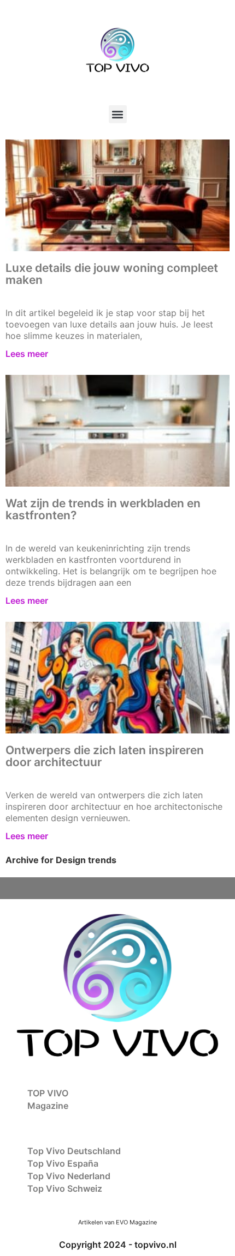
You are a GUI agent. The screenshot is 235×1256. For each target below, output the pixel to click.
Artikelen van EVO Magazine (117, 1222)
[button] (118, 114)
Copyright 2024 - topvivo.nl (118, 1244)
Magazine (47, 1105)
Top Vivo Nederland (68, 1175)
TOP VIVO (47, 1093)
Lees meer (26, 353)
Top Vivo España (62, 1163)
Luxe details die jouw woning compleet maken (111, 274)
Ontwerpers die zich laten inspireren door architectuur (104, 756)
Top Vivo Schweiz (64, 1188)
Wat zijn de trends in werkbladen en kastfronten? (103, 509)
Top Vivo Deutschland (74, 1150)
